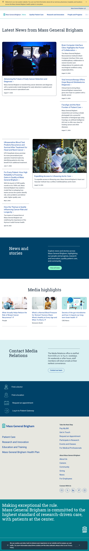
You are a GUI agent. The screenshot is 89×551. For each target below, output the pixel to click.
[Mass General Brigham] (14, 14)
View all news (55, 268)
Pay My (64, 428)
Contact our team (56, 370)
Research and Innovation (55, 15)
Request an (70, 436)
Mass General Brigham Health (20, 452)
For (66, 479)
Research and (15, 442)
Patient (8, 437)
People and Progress (75, 15)
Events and (68, 444)
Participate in (69, 440)
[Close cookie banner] (79, 545)
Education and (14, 447)
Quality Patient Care (36, 15)
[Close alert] (86, 2)
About (63, 459)
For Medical (71, 448)
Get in (65, 432)
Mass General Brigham (77, 8)
